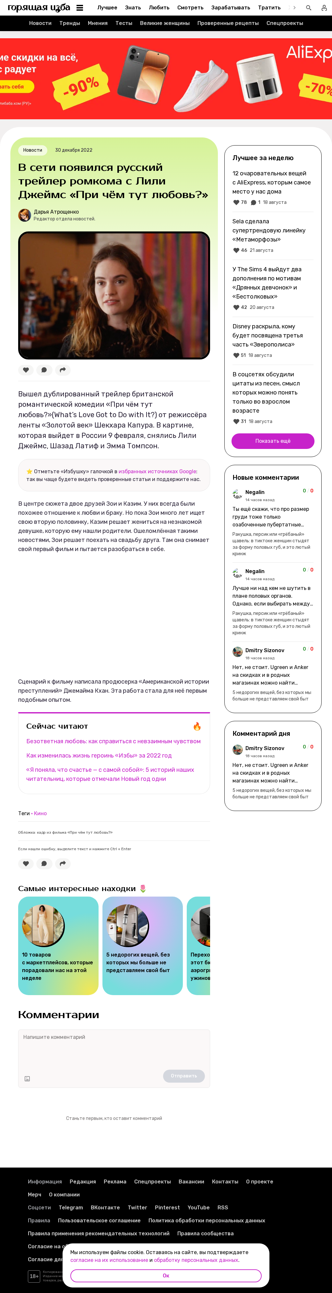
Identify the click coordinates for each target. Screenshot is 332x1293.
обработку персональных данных (196, 1260)
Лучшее (107, 8)
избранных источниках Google (157, 471)
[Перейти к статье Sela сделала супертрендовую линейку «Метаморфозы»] (273, 236)
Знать (133, 8)
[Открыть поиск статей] (309, 8)
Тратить (269, 8)
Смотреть (190, 8)
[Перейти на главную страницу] (39, 8)
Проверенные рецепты (228, 23)
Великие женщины (165, 23)
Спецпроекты (285, 23)
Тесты (123, 23)
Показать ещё (272, 441)
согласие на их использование (109, 1260)
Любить (159, 8)
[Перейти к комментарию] (273, 522)
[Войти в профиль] (324, 8)
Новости (40, 23)
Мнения (98, 23)
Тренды (69, 23)
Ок (166, 1276)
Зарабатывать (230, 8)
